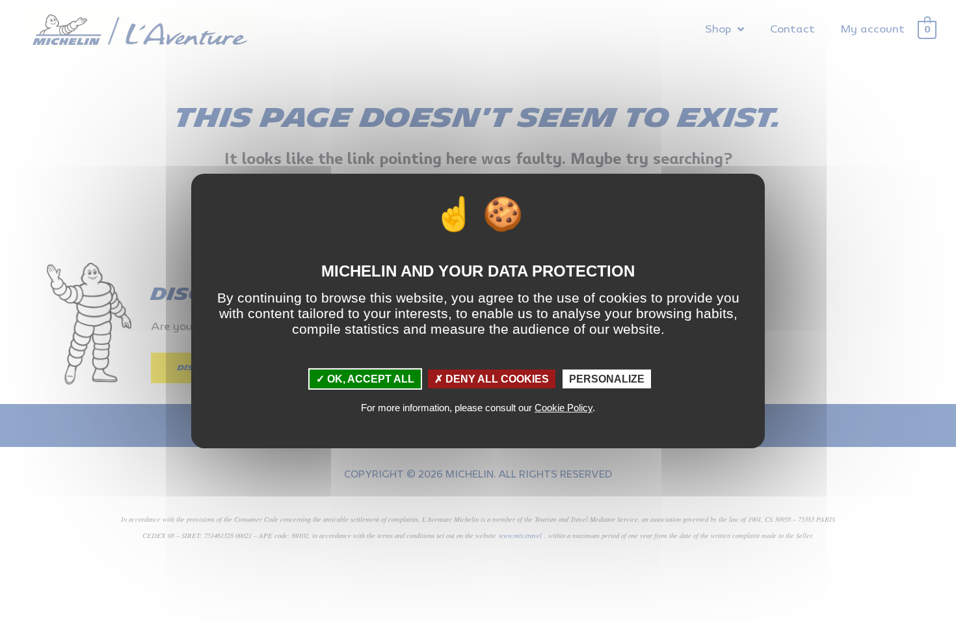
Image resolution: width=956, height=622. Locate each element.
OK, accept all (369, 379)
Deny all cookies (496, 379)
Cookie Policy (563, 407)
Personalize (606, 379)
